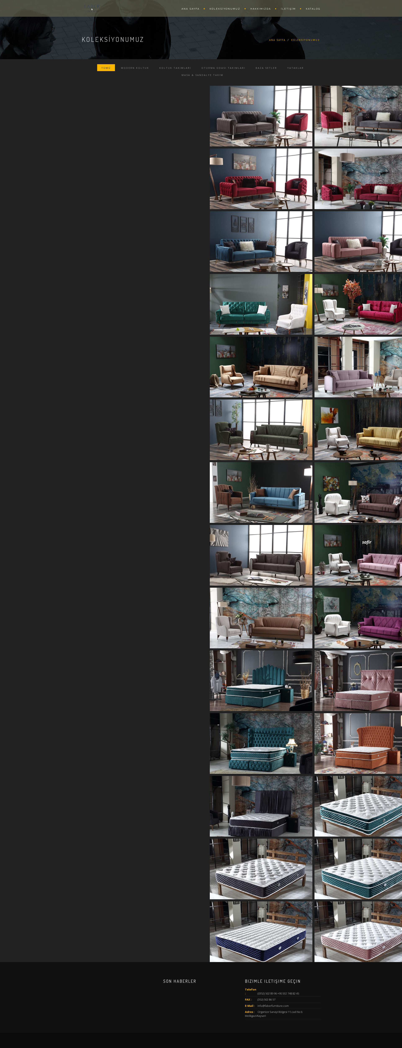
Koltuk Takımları (175, 67)
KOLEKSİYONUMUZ (225, 9)
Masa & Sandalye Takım (202, 75)
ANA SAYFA (191, 9)
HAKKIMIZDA (260, 9)
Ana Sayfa (277, 39)
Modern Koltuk (135, 67)
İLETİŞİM (288, 9)
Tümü (106, 67)
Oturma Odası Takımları (223, 67)
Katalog (313, 9)
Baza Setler (266, 67)
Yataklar (295, 67)
